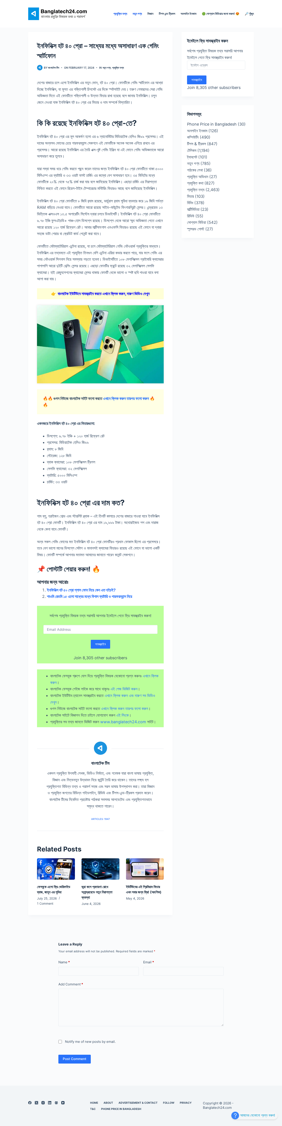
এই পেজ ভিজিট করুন (124, 689)
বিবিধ (190, 202)
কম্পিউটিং (193, 137)
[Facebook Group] (56, 1102)
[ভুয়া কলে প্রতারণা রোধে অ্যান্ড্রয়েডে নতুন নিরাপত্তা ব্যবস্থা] (100, 869)
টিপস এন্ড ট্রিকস (167, 13)
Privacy (186, 1102)
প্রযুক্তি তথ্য (120, 13)
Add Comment (70, 984)
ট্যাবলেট (192, 157)
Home (94, 1102)
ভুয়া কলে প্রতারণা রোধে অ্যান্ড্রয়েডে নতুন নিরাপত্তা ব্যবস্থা (97, 892)
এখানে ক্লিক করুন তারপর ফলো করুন (126, 398)
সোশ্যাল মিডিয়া (196, 222)
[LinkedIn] (49, 1102)
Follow (168, 1102)
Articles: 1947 (100, 819)
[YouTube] (63, 1102)
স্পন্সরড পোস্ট (195, 229)
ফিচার (190, 196)
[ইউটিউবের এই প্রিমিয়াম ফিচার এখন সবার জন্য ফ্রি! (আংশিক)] (145, 869)
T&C (93, 1109)
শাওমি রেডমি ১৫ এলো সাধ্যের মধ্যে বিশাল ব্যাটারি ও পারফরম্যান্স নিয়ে (89, 596)
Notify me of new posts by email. (90, 1041)
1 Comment (45, 903)
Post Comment (74, 1059)
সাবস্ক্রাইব (100, 644)
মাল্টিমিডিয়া (193, 209)
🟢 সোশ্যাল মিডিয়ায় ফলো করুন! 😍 (220, 13)
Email (148, 962)
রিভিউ (190, 216)
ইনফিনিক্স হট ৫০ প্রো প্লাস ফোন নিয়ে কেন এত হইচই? (81, 590)
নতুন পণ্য (137, 13)
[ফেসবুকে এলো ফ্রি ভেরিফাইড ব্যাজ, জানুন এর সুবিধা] (56, 869)
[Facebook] (30, 1102)
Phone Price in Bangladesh (212, 124)
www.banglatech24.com (123, 721)
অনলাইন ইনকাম (188, 13)
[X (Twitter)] (36, 1102)
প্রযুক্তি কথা (195, 183)
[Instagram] (43, 1102)
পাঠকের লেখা (195, 170)
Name (64, 962)
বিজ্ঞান (150, 13)
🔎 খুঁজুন (249, 13)
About (108, 1102)
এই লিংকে (122, 715)
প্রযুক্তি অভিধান (197, 176)
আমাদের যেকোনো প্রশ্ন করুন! (257, 1115)
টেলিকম (191, 150)
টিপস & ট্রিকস (196, 143)
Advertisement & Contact (138, 1102)
